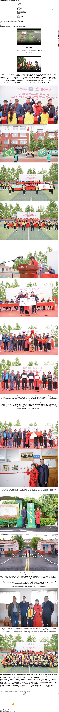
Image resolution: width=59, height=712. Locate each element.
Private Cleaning (20, 8)
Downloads (19, 17)
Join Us (18, 13)
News (18, 10)
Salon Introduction (20, 16)
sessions (18, 20)
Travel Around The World (21, 11)
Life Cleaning (19, 9)
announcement (19, 18)
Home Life (19, 7)
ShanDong (22, 21)
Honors (18, 2)
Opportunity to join (20, 14)
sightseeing (19, 19)
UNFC (18, 15)
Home (18, 0)
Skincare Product (20, 6)
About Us (18, 1)
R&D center (19, 3)
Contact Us (19, 4)
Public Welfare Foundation (21, 12)
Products (18, 5)
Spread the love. (18, 21)
